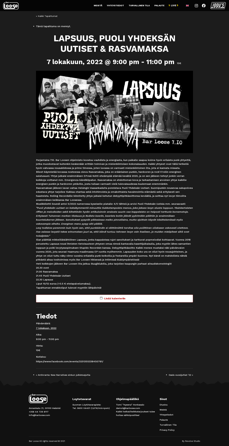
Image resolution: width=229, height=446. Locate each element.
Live (173, 5)
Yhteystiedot (115, 5)
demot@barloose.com (128, 408)
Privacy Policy (167, 430)
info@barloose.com (39, 415)
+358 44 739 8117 (38, 411)
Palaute (159, 5)
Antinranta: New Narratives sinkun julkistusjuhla (63, 375)
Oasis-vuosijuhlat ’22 (181, 375)
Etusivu (164, 404)
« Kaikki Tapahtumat (46, 16)
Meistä (98, 5)
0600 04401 (83, 408)
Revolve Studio (192, 441)
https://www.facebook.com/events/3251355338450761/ (69, 361)
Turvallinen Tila (139, 5)
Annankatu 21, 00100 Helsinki (45, 408)
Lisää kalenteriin (114, 298)
